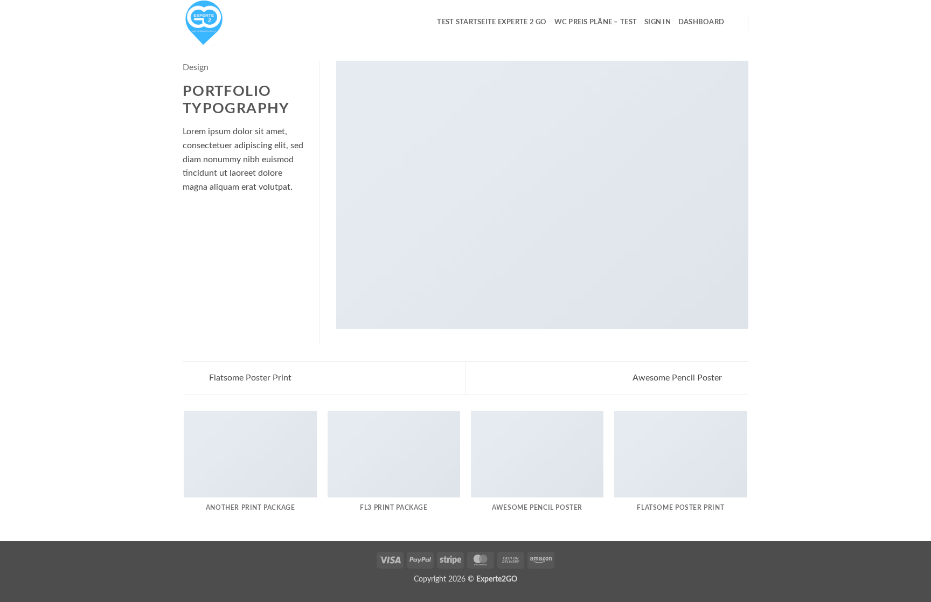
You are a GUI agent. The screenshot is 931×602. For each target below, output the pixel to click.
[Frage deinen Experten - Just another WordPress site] (236, 22)
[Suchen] (736, 22)
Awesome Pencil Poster (678, 377)
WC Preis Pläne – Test (595, 22)
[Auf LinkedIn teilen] (189, 218)
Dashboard (701, 22)
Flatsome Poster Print (249, 377)
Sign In (657, 22)
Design (196, 67)
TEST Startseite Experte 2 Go (491, 22)
